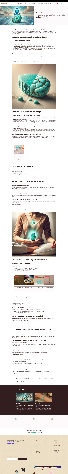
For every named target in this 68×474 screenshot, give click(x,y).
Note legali (37, 451)
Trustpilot (39, 430)
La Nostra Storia (56, 440)
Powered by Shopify (50, 466)
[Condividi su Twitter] (19, 381)
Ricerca (36, 440)
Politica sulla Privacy (38, 452)
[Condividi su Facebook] (17, 381)
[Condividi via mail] (23, 381)
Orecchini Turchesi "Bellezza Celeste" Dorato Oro (39, 288)
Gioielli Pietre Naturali (57, 446)
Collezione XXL (56, 452)
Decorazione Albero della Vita (25, 3)
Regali (39, 3)
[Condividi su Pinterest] (21, 381)
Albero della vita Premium (56, 451)
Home (18, 3)
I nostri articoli (44, 3)
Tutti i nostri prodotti (57, 445)
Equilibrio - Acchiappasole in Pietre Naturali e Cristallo (19, 288)
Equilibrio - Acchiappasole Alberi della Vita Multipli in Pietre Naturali (49, 288)
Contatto (49, 3)
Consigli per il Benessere (56, 442)
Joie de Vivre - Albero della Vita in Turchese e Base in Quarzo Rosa (18, 158)
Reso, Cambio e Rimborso (37, 443)
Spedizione (37, 441)
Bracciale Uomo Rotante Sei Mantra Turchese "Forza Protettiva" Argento (29, 288)
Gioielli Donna (34, 3)
